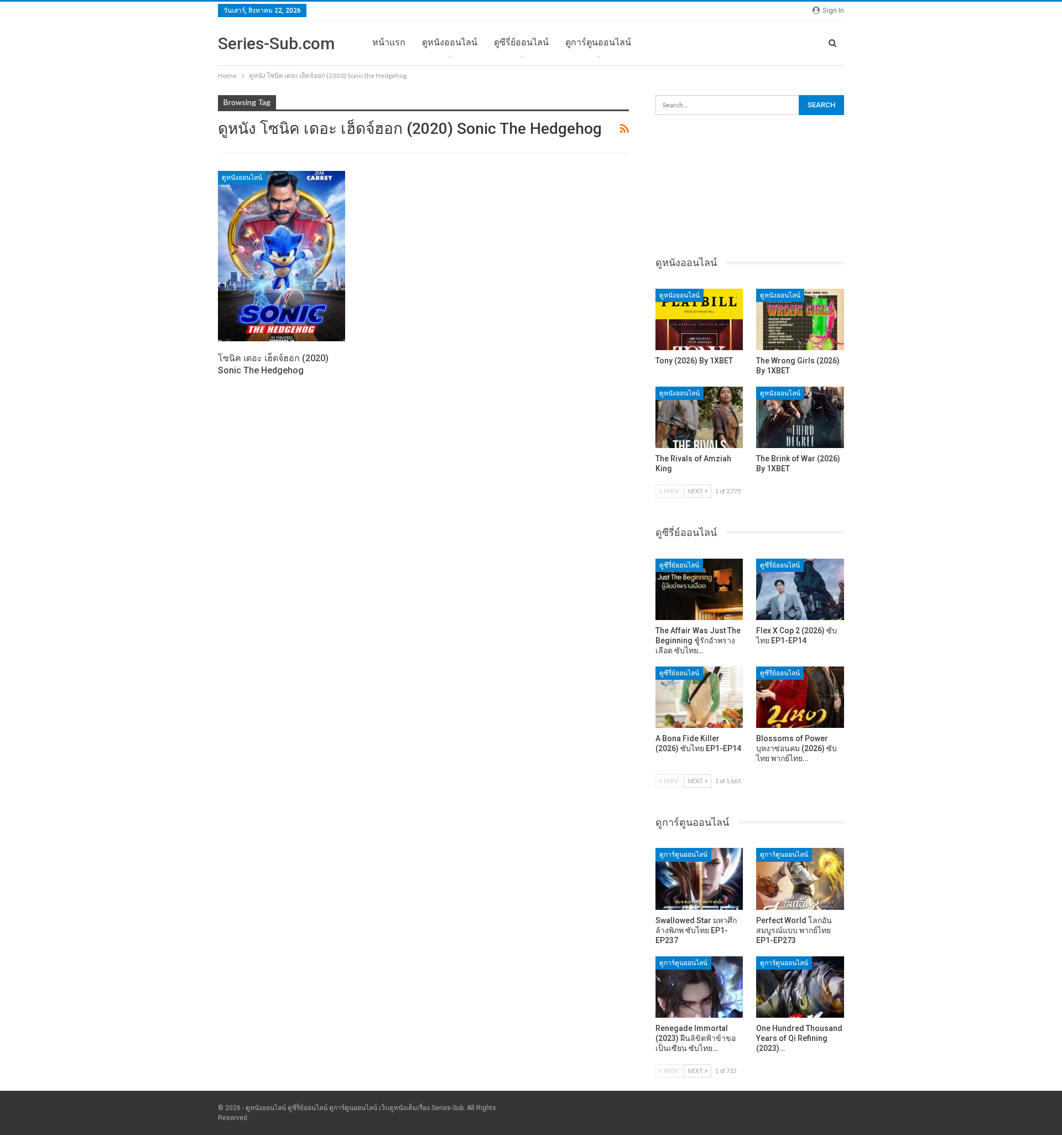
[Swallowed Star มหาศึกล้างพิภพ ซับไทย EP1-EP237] (699, 878)
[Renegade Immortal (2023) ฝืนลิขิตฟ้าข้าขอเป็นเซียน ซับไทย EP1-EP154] (699, 987)
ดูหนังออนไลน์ (449, 42)
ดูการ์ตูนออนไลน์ (598, 42)
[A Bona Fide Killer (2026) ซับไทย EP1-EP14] (699, 697)
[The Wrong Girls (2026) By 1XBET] (800, 319)
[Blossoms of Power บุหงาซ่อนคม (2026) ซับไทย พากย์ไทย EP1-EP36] (800, 697)
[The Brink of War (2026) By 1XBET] (800, 417)
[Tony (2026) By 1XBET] (699, 319)
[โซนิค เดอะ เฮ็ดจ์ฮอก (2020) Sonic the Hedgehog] (281, 256)
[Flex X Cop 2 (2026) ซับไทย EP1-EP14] (800, 589)
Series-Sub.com (276, 43)
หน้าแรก (388, 42)
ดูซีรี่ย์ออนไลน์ (521, 42)
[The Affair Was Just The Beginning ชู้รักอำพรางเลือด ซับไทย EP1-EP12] (699, 589)
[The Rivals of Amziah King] (699, 417)
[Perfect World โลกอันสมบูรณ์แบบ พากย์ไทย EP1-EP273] (800, 878)
